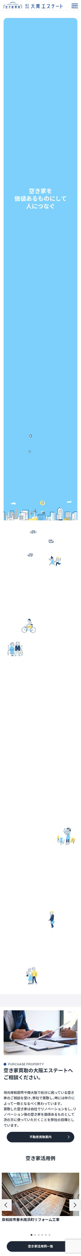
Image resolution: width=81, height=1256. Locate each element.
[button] (31, 1235)
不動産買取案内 (40, 1137)
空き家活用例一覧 (40, 1246)
